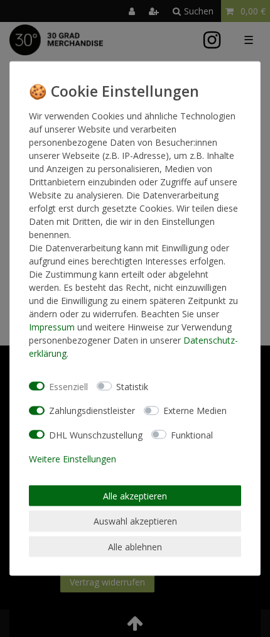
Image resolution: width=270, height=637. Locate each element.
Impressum (52, 327)
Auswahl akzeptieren (135, 521)
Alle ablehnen (135, 546)
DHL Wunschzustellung (96, 434)
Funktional (192, 434)
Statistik (132, 386)
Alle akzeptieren (135, 495)
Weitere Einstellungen (72, 459)
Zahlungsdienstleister (92, 410)
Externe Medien (195, 410)
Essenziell (68, 386)
